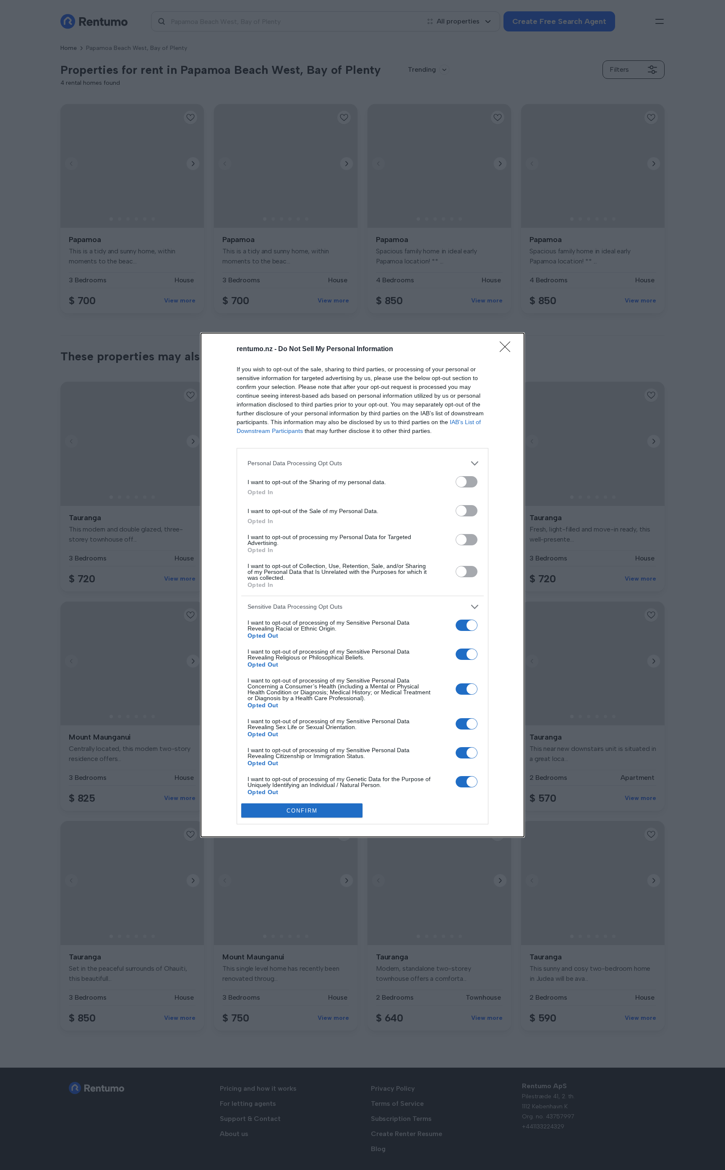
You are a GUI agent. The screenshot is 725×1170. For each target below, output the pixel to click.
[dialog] (362, 585)
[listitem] (362, 463)
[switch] (466, 481)
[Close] (508, 349)
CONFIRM (302, 811)
